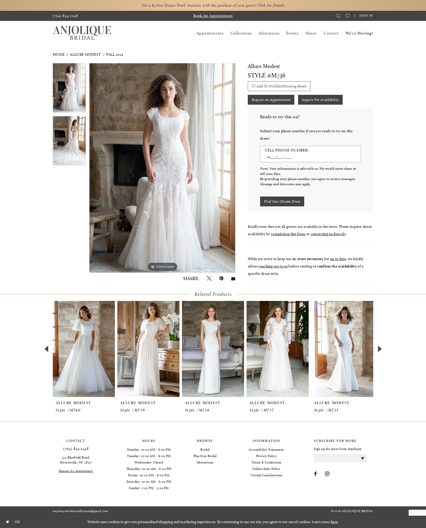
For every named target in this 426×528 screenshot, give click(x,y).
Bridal (204, 449)
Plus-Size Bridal (205, 456)
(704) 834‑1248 (76, 448)
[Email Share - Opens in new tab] (233, 278)
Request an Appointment (271, 100)
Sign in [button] (366, 15)
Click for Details (270, 5)
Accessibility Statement (266, 449)
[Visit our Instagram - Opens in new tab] (327, 474)
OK (17, 522)
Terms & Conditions (266, 462)
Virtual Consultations (266, 475)
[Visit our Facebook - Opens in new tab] (315, 474)
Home (59, 54)
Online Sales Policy (266, 469)
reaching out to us (273, 266)
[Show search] (338, 16)
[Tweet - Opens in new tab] (209, 278)
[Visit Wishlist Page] (347, 16)
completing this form (288, 234)
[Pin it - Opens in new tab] (221, 278)
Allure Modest (85, 54)
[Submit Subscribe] (362, 458)
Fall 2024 (114, 54)
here (334, 522)
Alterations (205, 462)
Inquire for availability (320, 100)
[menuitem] (65, 16)
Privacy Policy (266, 456)
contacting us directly (328, 234)
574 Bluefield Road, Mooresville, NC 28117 (76, 459)
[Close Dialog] (7, 522)
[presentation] (84, 349)
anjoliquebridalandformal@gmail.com (80, 511)
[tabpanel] (69, 89)
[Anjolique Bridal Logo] (82, 33)
